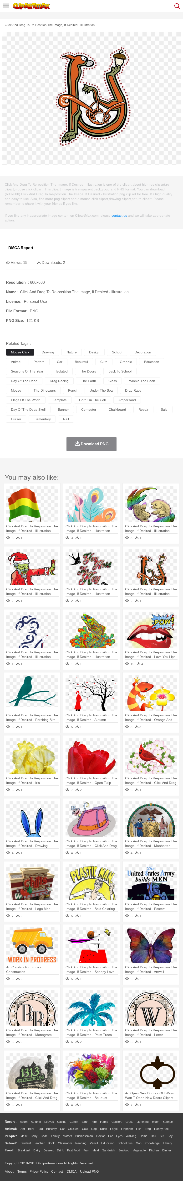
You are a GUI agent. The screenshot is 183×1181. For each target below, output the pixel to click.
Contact (57, 1171)
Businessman (84, 1136)
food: (10, 1150)
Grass (129, 1121)
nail (66, 419)
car (59, 362)
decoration (143, 352)
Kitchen (154, 1150)
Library (167, 1143)
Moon (155, 1121)
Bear (31, 1129)
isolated (62, 371)
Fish (139, 1129)
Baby (34, 1136)
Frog (148, 1129)
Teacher (39, 1143)
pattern (39, 362)
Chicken (73, 1129)
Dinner (166, 1150)
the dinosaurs (45, 390)
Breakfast (24, 1150)
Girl (162, 1136)
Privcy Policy (39, 1171)
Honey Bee (161, 1129)
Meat (95, 1150)
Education (107, 1143)
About (9, 1171)
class (112, 381)
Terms (22, 1171)
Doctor (100, 1136)
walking (131, 1136)
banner (63, 409)
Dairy (36, 1150)
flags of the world (26, 400)
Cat (62, 1129)
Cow (85, 1129)
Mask (23, 1136)
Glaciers (117, 1121)
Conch (74, 1121)
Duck (103, 1129)
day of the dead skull (28, 409)
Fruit (86, 1150)
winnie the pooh (142, 381)
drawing (48, 352)
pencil (72, 390)
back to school (120, 371)
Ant (22, 1129)
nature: (11, 1121)
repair (143, 409)
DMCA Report (20, 248)
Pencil (94, 1143)
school (117, 352)
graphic (126, 362)
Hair (153, 1136)
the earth (88, 381)
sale (164, 409)
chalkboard (117, 409)
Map (139, 1143)
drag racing (59, 381)
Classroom (65, 1143)
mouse (16, 390)
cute (103, 362)
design (94, 352)
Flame (104, 1121)
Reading (80, 1143)
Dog (94, 1129)
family (55, 1136)
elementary (42, 419)
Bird (40, 1129)
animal (16, 362)
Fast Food (73, 1150)
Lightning (143, 1121)
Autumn (36, 1121)
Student (26, 1143)
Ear (110, 1136)
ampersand (127, 400)
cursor (16, 419)
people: (11, 1136)
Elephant (127, 1129)
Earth (84, 1121)
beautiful (81, 362)
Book (51, 1143)
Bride (44, 1136)
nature (71, 352)
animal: (11, 1129)
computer (88, 409)
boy (170, 1136)
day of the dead (24, 381)
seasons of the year (27, 371)
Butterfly (51, 1129)
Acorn (24, 1121)
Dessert (49, 1150)
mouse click (20, 352)
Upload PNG (89, 1171)
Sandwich (108, 1150)
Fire (94, 1121)
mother (67, 1136)
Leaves (49, 1121)
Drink (60, 1150)
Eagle (114, 1129)
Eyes (119, 1136)
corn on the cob (92, 400)
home (143, 1136)
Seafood (123, 1150)
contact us (119, 215)
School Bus (125, 1143)
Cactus (61, 1121)
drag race (133, 390)
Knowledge (152, 1143)
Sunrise (168, 1121)
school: (11, 1143)
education (151, 362)
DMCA (71, 1171)
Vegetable (139, 1150)
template (60, 400)
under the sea (101, 390)
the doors (88, 371)
